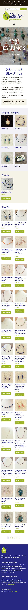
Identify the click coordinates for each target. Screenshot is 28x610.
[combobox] (12, 9)
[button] (14, 24)
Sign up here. (11, 584)
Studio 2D (14, 591)
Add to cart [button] (6, 198)
